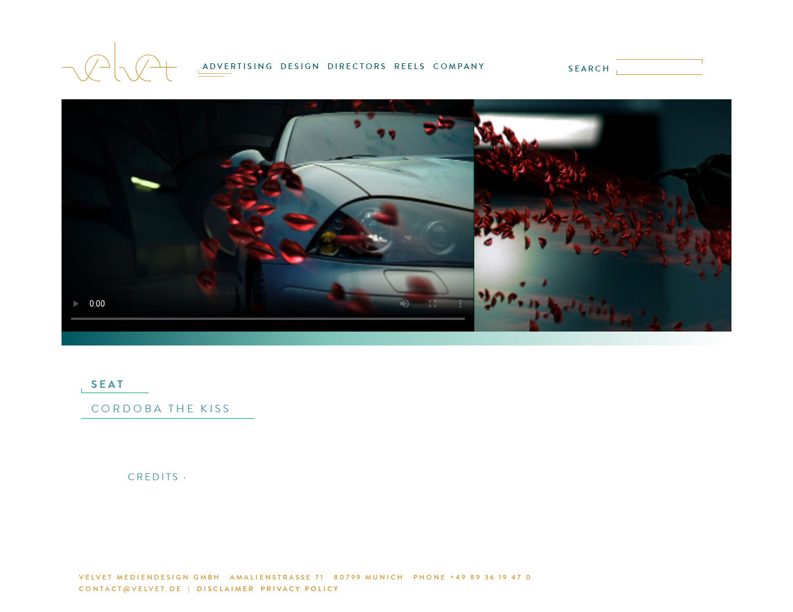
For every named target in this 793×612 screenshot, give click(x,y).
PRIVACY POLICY (300, 588)
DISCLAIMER (226, 588)
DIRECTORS (357, 66)
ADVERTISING (238, 66)
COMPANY (459, 66)
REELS (410, 66)
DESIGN (300, 66)
